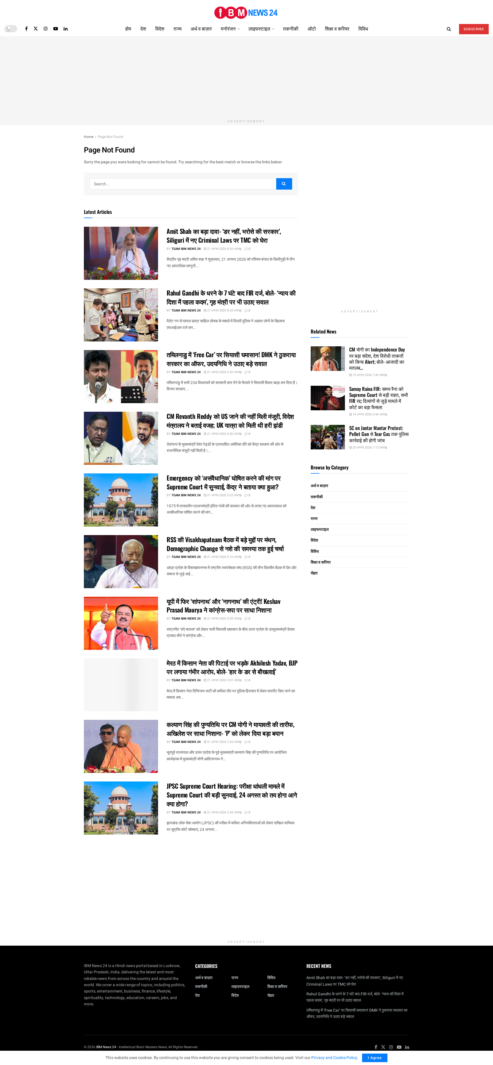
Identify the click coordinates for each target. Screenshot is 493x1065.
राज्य (177, 28)
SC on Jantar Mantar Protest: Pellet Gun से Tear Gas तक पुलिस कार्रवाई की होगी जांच (379, 434)
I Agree (375, 1057)
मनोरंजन (228, 28)
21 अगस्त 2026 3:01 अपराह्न (223, 680)
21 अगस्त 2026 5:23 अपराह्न (223, 495)
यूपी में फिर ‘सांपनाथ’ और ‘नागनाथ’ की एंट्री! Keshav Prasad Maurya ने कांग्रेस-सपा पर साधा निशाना (223, 605)
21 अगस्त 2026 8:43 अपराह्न (223, 310)
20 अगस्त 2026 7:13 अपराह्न (369, 447)
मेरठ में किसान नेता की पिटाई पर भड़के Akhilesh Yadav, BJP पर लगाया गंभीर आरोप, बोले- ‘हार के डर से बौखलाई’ (232, 667)
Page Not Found (110, 136)
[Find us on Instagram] (46, 29)
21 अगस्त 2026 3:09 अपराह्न (223, 618)
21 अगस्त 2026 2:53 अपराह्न (223, 742)
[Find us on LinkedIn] (66, 29)
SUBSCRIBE (474, 29)
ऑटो (312, 28)
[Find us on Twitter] (35, 29)
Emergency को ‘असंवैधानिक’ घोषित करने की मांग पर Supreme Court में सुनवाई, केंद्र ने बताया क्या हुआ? (223, 482)
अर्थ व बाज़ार (201, 28)
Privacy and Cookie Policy (334, 1058)
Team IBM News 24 (186, 248)
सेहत (314, 573)
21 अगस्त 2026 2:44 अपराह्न (223, 812)
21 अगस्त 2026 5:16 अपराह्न (223, 556)
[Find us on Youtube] (55, 29)
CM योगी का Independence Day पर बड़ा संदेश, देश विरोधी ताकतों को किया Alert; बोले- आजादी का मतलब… (377, 358)
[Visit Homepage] (246, 10)
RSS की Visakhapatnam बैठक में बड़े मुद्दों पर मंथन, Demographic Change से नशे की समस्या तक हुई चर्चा (225, 544)
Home (88, 136)
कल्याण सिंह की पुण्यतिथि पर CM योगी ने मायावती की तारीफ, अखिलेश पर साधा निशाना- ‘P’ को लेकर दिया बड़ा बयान (230, 729)
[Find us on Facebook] (26, 29)
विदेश (159, 28)
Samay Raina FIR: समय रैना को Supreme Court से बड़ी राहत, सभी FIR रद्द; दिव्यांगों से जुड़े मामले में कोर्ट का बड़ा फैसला (378, 398)
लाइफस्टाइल (259, 28)
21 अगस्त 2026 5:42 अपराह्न (223, 372)
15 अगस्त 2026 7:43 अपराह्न (369, 375)
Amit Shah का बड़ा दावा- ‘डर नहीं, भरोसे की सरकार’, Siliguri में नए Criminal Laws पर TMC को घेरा (224, 235)
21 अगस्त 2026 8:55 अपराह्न (223, 248)
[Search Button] (449, 29)
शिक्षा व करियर (337, 28)
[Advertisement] (246, 77)
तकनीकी (290, 28)
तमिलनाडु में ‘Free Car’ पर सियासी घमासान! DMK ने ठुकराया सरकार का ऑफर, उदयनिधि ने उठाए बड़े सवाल (231, 359)
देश (143, 28)
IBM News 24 (106, 1047)
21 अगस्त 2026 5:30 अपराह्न (223, 433)
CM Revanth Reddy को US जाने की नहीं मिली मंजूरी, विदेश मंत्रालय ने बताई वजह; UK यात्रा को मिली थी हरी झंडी (230, 420)
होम (128, 28)
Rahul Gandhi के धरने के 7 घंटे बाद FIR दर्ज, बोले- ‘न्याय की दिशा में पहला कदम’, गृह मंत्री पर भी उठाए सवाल (231, 297)
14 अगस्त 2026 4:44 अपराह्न (369, 414)
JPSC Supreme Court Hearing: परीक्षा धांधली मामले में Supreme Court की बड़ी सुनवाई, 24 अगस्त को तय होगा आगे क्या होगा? (232, 794)
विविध (363, 28)
